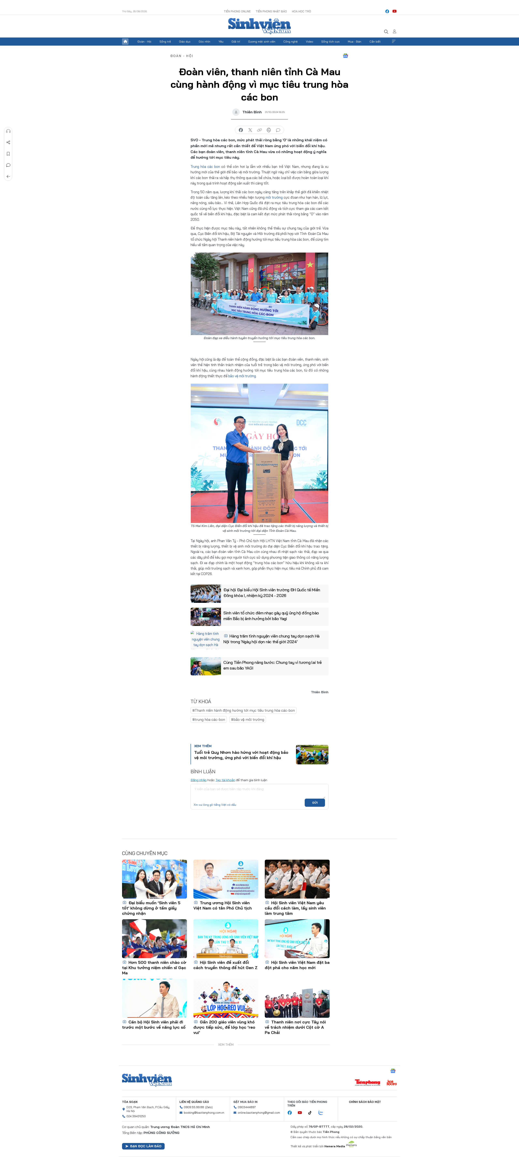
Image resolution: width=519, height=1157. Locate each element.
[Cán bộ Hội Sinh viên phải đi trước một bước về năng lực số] (154, 998)
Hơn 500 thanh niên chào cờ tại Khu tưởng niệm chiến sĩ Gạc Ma (154, 967)
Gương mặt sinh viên (261, 41)
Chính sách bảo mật (365, 1102)
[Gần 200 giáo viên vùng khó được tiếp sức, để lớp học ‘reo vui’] (225, 998)
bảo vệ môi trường (242, 376)
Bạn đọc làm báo (145, 1146)
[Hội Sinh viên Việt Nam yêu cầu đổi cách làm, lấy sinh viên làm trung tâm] (297, 879)
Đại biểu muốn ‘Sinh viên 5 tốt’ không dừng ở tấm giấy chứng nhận (151, 908)
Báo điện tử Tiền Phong (259, 26)
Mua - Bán (354, 41)
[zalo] (323, 1112)
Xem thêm (393, 41)
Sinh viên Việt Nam (147, 1080)
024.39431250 (136, 1116)
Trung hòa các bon (205, 166)
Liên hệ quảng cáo (194, 1102)
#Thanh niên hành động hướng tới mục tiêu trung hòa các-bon (243, 710)
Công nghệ (290, 41)
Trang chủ (125, 41)
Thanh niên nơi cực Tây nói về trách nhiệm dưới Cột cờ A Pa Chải (295, 1027)
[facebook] (387, 11)
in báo (269, 130)
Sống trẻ (165, 41)
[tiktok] (312, 1112)
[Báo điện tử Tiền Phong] (367, 1083)
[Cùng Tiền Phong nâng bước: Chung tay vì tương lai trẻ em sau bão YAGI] (206, 666)
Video (309, 41)
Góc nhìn (204, 41)
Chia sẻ (8, 142)
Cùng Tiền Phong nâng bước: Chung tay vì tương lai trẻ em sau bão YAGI (272, 665)
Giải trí (236, 41)
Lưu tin (8, 154)
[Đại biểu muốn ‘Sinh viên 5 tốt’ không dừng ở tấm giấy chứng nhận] (154, 879)
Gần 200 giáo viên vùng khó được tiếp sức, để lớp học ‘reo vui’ (224, 1027)
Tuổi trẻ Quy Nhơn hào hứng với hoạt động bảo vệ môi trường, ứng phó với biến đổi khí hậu (241, 755)
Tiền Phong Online (237, 11)
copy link (259, 130)
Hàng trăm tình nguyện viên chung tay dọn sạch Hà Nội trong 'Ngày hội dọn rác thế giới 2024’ (271, 638)
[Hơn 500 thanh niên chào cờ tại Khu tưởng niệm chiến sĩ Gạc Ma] (154, 938)
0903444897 (247, 1107)
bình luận (278, 130)
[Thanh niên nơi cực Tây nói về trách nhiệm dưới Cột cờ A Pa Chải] (297, 998)
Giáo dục (185, 41)
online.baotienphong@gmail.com (259, 1112)
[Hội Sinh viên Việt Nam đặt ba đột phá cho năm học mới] (297, 938)
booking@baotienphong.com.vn (204, 1112)
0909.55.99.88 (194, 1107)
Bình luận (8, 165)
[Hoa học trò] (392, 1083)
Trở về (8, 176)
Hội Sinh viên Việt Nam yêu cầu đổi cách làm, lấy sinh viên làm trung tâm (295, 908)
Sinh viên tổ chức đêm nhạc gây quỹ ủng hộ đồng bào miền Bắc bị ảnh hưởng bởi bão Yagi (271, 615)
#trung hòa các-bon (208, 719)
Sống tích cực (330, 41)
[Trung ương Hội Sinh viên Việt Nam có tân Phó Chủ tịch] (225, 879)
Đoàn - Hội (144, 41)
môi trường (274, 197)
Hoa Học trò (301, 11)
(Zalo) (209, 1107)
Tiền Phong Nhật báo (271, 11)
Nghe (8, 131)
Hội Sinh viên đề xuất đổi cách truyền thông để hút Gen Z (225, 965)
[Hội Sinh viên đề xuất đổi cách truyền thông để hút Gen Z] (225, 938)
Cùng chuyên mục (144, 853)
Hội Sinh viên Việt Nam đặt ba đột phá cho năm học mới (297, 965)
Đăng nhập (199, 780)
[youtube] (394, 11)
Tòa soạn (129, 1102)
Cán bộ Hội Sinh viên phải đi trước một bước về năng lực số (154, 1024)
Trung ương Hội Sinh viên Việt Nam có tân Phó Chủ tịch (222, 905)
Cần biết (375, 41)
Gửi (315, 803)
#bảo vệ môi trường (247, 719)
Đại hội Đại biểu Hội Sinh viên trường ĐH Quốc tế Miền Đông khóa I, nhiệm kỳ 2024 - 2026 (271, 592)
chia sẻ (241, 130)
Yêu (221, 41)
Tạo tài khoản (225, 780)
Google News (345, 55)
